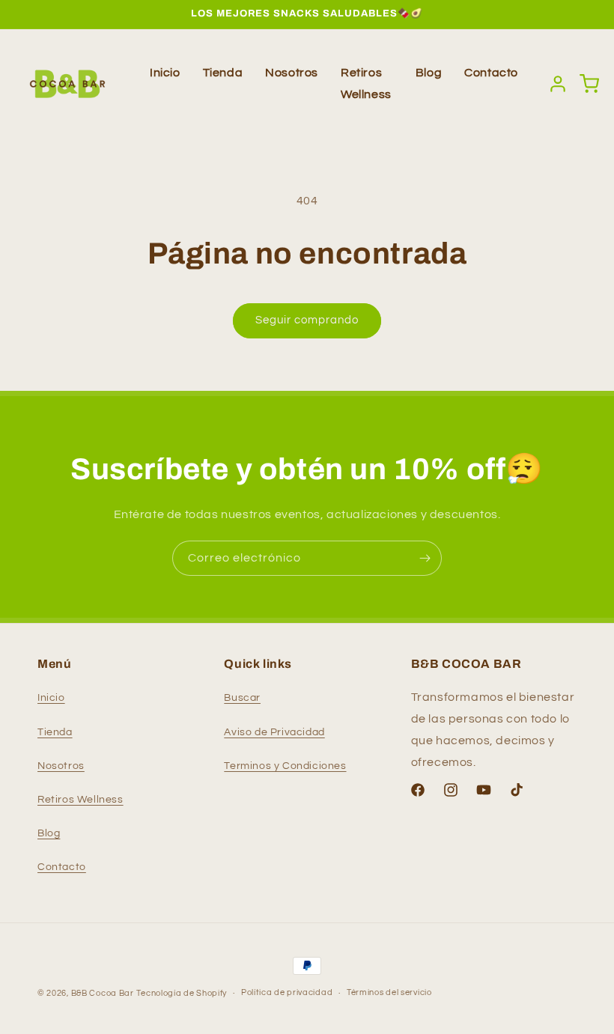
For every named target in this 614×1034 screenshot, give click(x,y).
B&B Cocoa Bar (102, 993)
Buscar (242, 698)
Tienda (223, 73)
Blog (429, 73)
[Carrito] (589, 84)
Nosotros (291, 73)
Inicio (165, 73)
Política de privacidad (286, 992)
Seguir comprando (307, 320)
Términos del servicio (389, 992)
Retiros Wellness (80, 799)
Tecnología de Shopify (181, 993)
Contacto (491, 73)
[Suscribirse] (424, 558)
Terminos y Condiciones (285, 766)
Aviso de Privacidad (274, 732)
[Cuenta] (558, 84)
